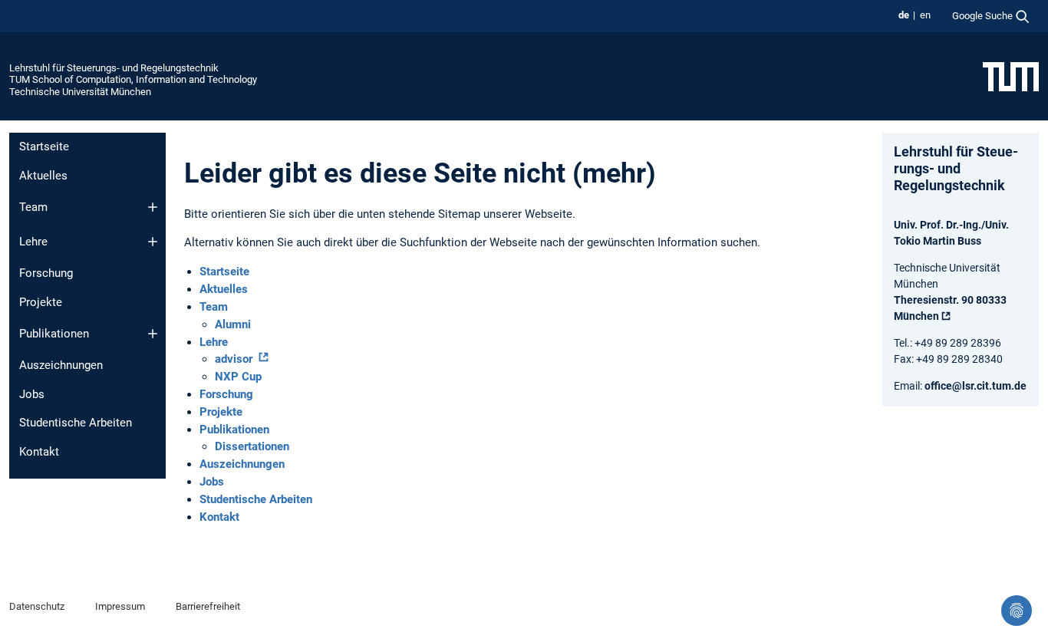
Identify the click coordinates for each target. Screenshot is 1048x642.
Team (33, 207)
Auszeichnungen (61, 365)
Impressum (120, 606)
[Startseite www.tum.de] (1011, 76)
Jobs (31, 394)
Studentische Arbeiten (75, 423)
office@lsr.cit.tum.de (975, 386)
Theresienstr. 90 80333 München (950, 308)
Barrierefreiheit (208, 606)
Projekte (40, 302)
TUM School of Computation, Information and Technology (133, 79)
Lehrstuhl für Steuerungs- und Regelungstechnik (114, 68)
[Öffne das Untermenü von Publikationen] (152, 333)
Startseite (44, 146)
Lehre (33, 242)
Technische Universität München (80, 91)
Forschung (46, 273)
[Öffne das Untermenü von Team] (152, 207)
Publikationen (54, 334)
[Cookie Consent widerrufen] (1016, 610)
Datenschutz (36, 606)
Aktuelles (43, 176)
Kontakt (39, 452)
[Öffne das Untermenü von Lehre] (152, 241)
